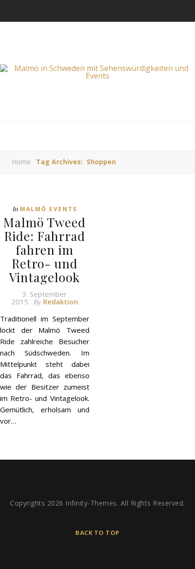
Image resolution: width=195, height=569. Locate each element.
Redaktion (60, 301)
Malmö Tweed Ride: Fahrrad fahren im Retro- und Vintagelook (44, 249)
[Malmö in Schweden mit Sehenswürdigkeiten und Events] (97, 72)
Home (21, 161)
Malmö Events (48, 209)
